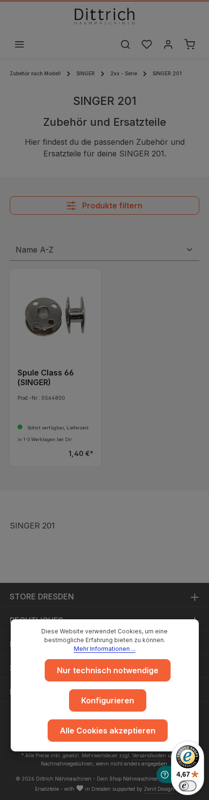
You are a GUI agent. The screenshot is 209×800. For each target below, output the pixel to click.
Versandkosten (149, 755)
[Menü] (19, 44)
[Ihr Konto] (168, 44)
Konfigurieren (107, 700)
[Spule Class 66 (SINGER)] (55, 314)
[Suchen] (125, 44)
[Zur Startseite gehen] (104, 16)
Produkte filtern (111, 205)
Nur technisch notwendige (107, 670)
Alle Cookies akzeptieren (108, 730)
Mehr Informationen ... (105, 648)
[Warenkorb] (189, 44)
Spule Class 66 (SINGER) (45, 377)
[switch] (187, 786)
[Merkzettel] (147, 44)
